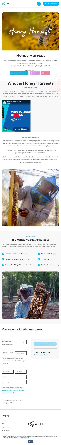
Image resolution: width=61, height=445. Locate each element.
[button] (39, 4)
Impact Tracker (6, 427)
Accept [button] (30, 441)
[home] (8, 4)
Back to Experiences (51, 3)
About (3, 420)
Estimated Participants (7, 343)
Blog (3, 423)
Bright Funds (5, 430)
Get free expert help (40, 355)
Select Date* (7, 353)
